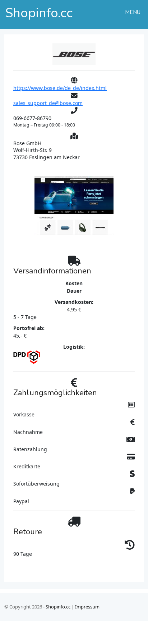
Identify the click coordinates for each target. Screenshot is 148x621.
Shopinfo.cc (58, 606)
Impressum (87, 606)
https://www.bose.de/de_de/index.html (60, 88)
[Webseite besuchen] (74, 53)
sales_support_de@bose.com (48, 103)
